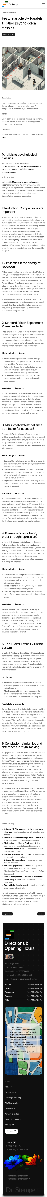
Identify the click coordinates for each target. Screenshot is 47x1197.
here (3, 137)
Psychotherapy (11, 1092)
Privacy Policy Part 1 (12, 1114)
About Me (8, 1087)
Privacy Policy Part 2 (13, 1119)
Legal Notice (9, 1108)
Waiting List (9, 1125)
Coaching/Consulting (13, 1097)
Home (7, 1081)
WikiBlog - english (12, 1103)
